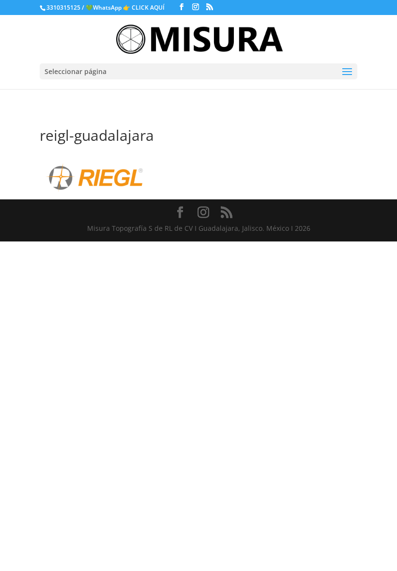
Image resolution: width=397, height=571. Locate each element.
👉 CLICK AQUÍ (144, 7)
